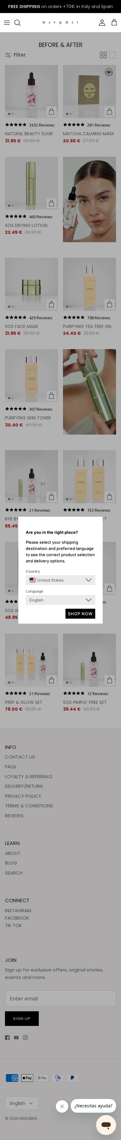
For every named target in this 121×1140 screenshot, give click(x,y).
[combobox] (46, 580)
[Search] (20, 23)
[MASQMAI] (61, 22)
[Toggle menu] (7, 23)
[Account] (100, 23)
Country (33, 571)
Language (34, 591)
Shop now (80, 613)
